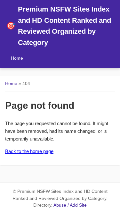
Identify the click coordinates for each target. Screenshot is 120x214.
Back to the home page (29, 151)
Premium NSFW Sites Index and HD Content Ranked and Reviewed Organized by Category (58, 26)
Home (17, 58)
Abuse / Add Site (70, 205)
